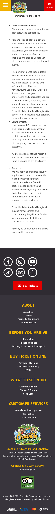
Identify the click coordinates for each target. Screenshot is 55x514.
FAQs (28, 369)
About (28, 305)
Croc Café (28, 393)
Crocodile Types (28, 386)
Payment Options (28, 362)
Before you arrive (28, 332)
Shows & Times (28, 390)
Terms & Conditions (28, 318)
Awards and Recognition (28, 410)
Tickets (49, 7)
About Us (28, 311)
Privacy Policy (28, 322)
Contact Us (28, 413)
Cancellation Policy (28, 366)
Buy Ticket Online (28, 356)
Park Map (28, 339)
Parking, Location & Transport (28, 346)
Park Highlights (28, 342)
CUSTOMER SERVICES (28, 403)
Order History (28, 417)
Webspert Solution (41, 499)
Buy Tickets (30, 285)
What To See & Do (28, 380)
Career (28, 315)
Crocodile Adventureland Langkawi (35, 496)
